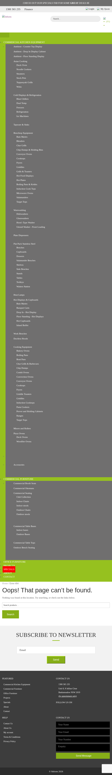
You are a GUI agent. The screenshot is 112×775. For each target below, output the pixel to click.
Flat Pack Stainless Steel (24, 244)
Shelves (19, 265)
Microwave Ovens (24, 193)
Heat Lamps (19, 295)
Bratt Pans (21, 359)
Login (91, 9)
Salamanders (22, 197)
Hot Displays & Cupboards (26, 300)
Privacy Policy (10, 741)
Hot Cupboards (23, 321)
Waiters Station (23, 286)
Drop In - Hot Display (26, 312)
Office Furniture (15, 562)
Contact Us (8, 723)
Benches (20, 247)
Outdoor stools (23, 514)
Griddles (20, 167)
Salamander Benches (25, 260)
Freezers (20, 107)
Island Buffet (22, 325)
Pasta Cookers (22, 407)
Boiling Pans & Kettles (26, 184)
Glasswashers (22, 218)
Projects (9, 565)
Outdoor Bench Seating (24, 547)
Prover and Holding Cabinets (29, 411)
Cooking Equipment (23, 347)
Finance (28, 9)
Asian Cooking (20, 61)
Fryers (19, 163)
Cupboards (21, 252)
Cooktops (20, 158)
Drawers (20, 256)
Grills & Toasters (24, 171)
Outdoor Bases (23, 534)
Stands (19, 273)
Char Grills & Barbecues (27, 364)
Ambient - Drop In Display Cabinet (30, 51)
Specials (9, 569)
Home (5, 583)
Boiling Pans (22, 355)
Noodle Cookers (23, 69)
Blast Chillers (22, 99)
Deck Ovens (22, 437)
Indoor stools (22, 505)
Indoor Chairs (22, 501)
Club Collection (23, 497)
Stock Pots (21, 78)
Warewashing (20, 210)
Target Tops (21, 202)
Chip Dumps (22, 368)
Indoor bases (22, 530)
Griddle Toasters (23, 394)
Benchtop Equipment (23, 133)
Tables (19, 278)
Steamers (20, 74)
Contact (9, 577)
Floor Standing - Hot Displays (30, 316)
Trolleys (20, 282)
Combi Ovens (22, 372)
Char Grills (21, 145)
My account (8, 732)
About (8, 573)
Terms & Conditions (12, 737)
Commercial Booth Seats (25, 483)
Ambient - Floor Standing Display (29, 56)
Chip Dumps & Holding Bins (29, 150)
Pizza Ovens (19, 433)
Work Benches (20, 333)
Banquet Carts (22, 308)
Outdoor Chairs (23, 510)
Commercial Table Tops (24, 543)
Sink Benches (22, 269)
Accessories (19, 465)
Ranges (19, 416)
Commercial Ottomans (24, 488)
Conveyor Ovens (24, 154)
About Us (7, 728)
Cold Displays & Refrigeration (27, 95)
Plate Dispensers (21, 235)
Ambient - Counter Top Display (28, 46)
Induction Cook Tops (26, 189)
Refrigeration (22, 112)
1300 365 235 (13, 9)
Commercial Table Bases (25, 526)
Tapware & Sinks (21, 125)
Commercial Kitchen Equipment (24, 42)
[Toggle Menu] (4, 35)
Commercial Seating (23, 493)
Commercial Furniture (18, 479)
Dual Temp (21, 103)
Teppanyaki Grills (24, 82)
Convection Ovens (24, 377)
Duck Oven (21, 65)
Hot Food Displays (25, 176)
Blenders (20, 141)
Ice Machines (22, 116)
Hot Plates (21, 180)
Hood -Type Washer (25, 222)
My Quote (105, 9)
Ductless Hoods (21, 338)
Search (10, 614)
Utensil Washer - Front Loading (30, 227)
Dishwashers (22, 214)
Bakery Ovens (22, 351)
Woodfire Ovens (23, 441)
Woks (19, 87)
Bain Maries (21, 137)
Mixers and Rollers (22, 428)
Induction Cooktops (25, 403)
